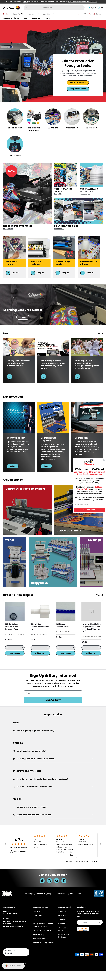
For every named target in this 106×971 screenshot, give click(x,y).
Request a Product (40, 938)
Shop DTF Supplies (78, 89)
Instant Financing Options (43, 943)
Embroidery (91, 128)
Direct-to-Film (15, 128)
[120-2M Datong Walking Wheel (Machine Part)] (15, 611)
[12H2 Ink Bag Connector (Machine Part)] (40, 611)
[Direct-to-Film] (15, 116)
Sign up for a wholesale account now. (82, 2)
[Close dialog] (104, 460)
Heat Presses (15, 155)
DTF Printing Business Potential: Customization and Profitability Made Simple (53, 364)
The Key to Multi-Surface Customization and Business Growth (19, 363)
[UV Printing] (53, 116)
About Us (62, 911)
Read (46, 466)
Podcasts (62, 915)
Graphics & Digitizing (63, 929)
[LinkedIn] (63, 880)
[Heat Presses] (15, 144)
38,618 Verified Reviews (18, 847)
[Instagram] (49, 880)
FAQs (35, 919)
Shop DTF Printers (78, 82)
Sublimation (72, 128)
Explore (23, 317)
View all (99, 333)
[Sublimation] (72, 116)
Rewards (36, 911)
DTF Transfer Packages (34, 129)
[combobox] (54, 7)
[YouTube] (56, 880)
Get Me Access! (89, 510)
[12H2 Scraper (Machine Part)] (65, 611)
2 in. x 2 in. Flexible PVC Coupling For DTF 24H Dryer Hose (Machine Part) (91, 628)
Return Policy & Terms (42, 930)
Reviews (61, 924)
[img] (18, 844)
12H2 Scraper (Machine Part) (62, 625)
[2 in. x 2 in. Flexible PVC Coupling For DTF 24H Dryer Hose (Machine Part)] (91, 611)
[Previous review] (5, 843)
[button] (100, 7)
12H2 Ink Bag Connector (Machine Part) (40, 626)
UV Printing (53, 128)
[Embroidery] (91, 116)
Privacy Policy (38, 934)
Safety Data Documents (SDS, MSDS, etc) (43, 925)
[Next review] (100, 843)
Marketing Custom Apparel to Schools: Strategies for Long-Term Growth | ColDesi (87, 364)
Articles (61, 919)
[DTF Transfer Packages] (34, 116)
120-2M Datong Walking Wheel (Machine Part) (12, 626)
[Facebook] (42, 880)
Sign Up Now (53, 700)
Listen (12, 466)
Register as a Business (63, 935)
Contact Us (37, 915)
